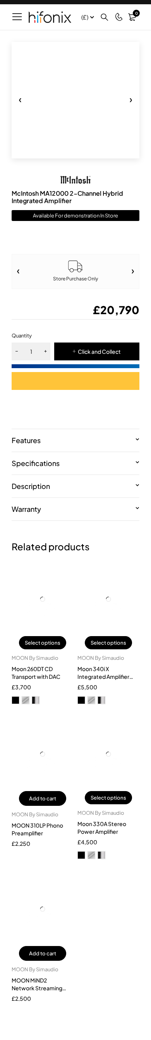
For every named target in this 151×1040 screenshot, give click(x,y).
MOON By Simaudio (35, 658)
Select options (42, 643)
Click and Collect (99, 351)
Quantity (22, 335)
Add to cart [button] (42, 798)
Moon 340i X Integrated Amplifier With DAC (103, 676)
